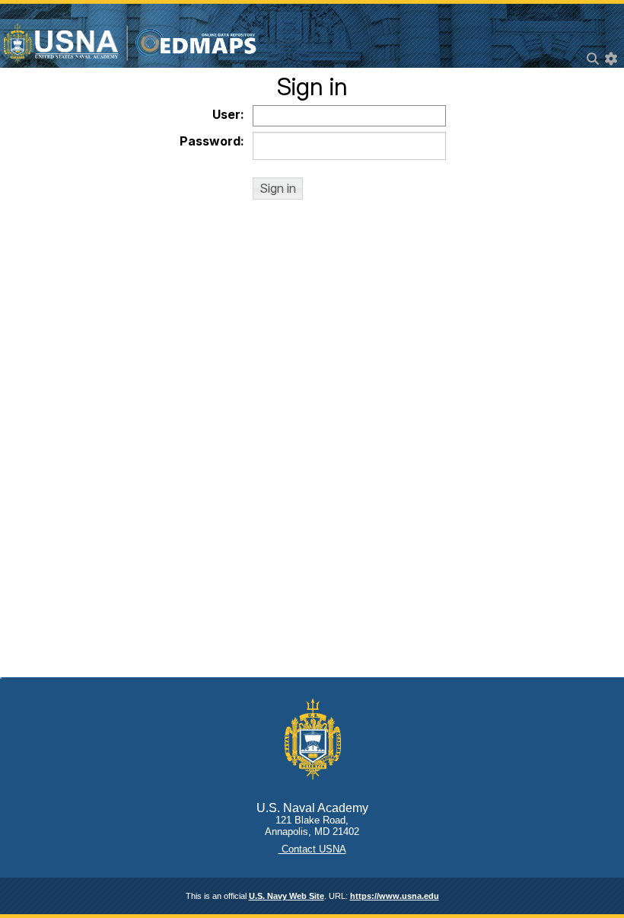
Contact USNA (312, 849)
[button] (278, 188)
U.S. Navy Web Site (286, 895)
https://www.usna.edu (394, 895)
